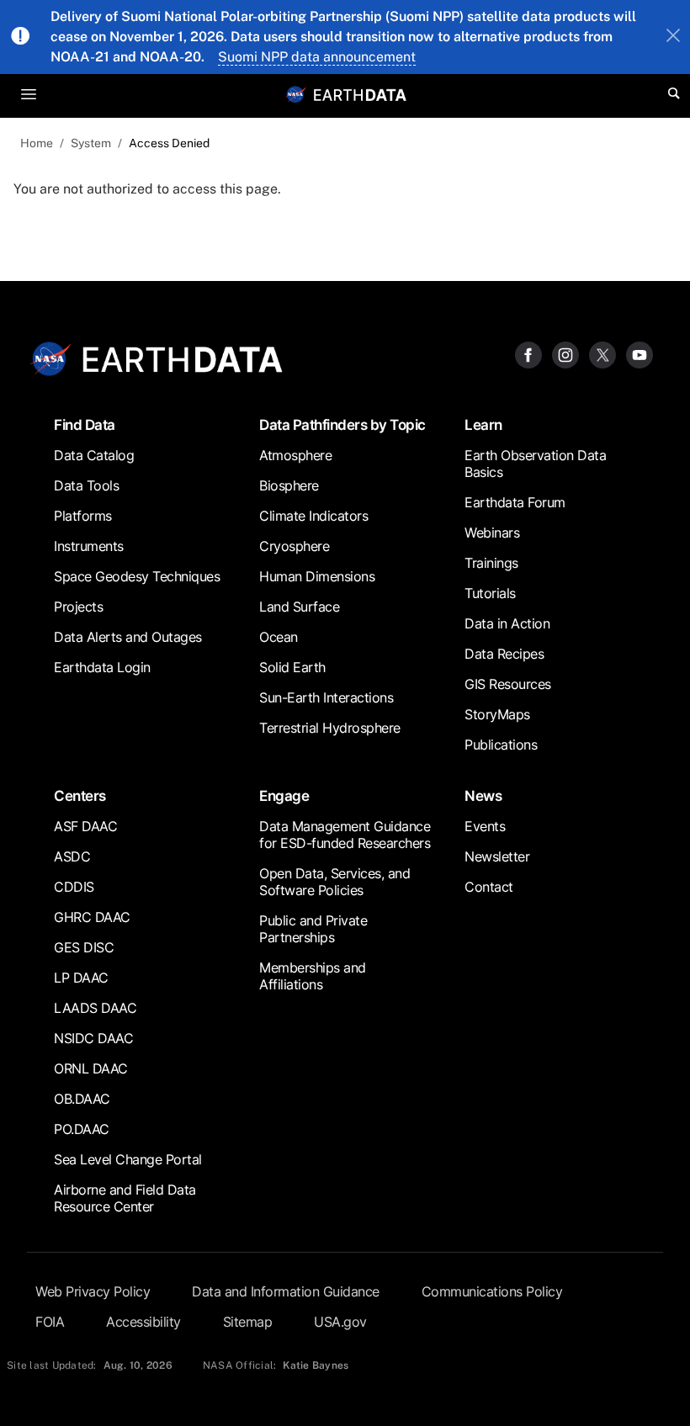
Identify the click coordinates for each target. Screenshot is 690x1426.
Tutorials (490, 593)
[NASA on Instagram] (565, 355)
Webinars (491, 532)
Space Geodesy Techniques (137, 576)
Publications (500, 744)
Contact (488, 886)
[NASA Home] (296, 94)
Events (484, 826)
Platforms (83, 515)
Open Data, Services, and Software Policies (334, 882)
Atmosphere (295, 455)
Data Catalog (94, 455)
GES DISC (84, 947)
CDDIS (74, 886)
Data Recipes (504, 653)
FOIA (49, 1321)
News (483, 795)
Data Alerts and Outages (128, 636)
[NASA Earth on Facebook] (528, 355)
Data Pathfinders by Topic (342, 424)
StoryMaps (497, 714)
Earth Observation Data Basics (535, 463)
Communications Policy (492, 1291)
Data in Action (506, 623)
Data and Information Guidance (286, 1291)
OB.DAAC (82, 1098)
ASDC (72, 856)
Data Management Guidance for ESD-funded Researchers (344, 834)
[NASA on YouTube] (639, 355)
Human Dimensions (316, 576)
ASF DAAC (85, 826)
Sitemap (248, 1321)
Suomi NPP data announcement (317, 57)
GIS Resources (507, 684)
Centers (80, 795)
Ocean (278, 636)
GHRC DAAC (92, 917)
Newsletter (496, 856)
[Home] (360, 93)
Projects (78, 606)
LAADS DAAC (95, 1007)
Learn (483, 424)
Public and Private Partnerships (313, 929)
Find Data (84, 424)
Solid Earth (292, 667)
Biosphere (289, 485)
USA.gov (340, 1321)
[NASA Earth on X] (602, 355)
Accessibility (143, 1321)
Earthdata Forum (514, 502)
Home (36, 143)
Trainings (491, 562)
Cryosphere (294, 546)
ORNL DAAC (91, 1068)
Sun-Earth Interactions (326, 697)
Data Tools (86, 485)
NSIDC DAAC (93, 1038)
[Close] (673, 37)
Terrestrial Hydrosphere (330, 727)
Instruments (89, 546)
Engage (284, 795)
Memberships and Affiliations (312, 976)
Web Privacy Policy (92, 1291)
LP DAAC (81, 977)
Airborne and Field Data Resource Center (125, 1198)
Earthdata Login (102, 667)
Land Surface (299, 606)
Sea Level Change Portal (128, 1159)
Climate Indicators (313, 515)
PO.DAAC (81, 1129)
